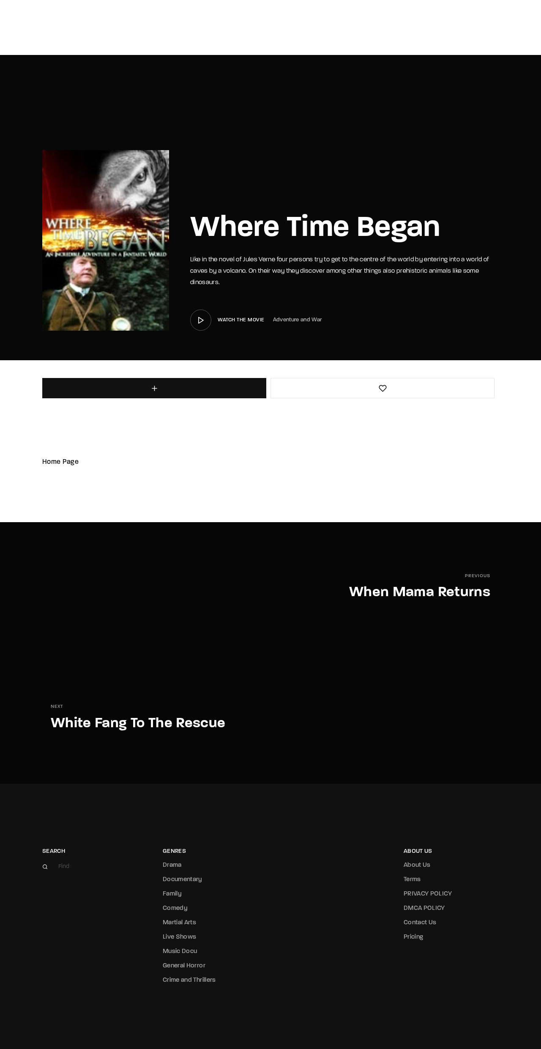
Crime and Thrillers (189, 980)
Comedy (175, 908)
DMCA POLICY (424, 908)
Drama (172, 865)
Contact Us (420, 923)
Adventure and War (297, 320)
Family (172, 894)
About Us (417, 865)
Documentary (182, 879)
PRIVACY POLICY (428, 894)
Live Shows (180, 937)
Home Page (60, 462)
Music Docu (180, 951)
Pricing (413, 937)
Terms (412, 879)
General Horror (184, 966)
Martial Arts (179, 923)
